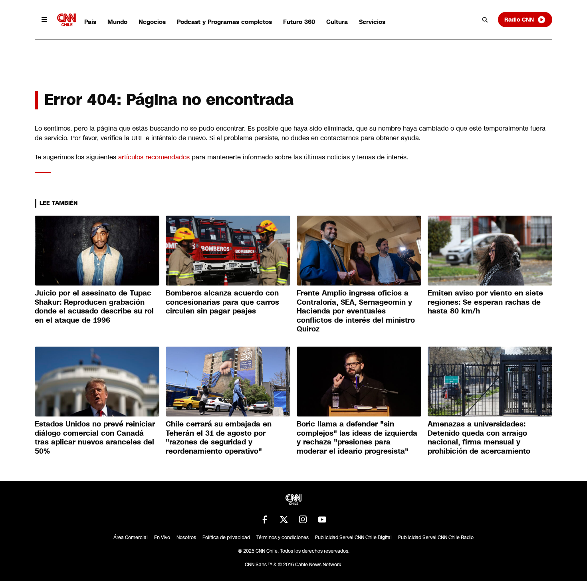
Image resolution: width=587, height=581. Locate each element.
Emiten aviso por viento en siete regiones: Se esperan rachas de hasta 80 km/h (485, 302)
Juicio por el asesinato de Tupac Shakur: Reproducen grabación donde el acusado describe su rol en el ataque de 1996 (94, 306)
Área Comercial (130, 537)
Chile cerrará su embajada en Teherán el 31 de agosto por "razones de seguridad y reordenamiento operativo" (219, 437)
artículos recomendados (154, 157)
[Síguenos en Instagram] (303, 519)
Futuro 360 (299, 22)
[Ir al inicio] (66, 19)
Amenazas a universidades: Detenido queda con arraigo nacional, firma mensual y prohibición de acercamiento (479, 437)
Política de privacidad (226, 537)
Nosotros (186, 537)
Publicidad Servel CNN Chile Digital (353, 537)
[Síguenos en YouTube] (322, 519)
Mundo (117, 22)
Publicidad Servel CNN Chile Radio (436, 537)
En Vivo (162, 537)
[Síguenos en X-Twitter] (284, 519)
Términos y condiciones (282, 537)
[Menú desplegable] (44, 19)
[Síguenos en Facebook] (264, 519)
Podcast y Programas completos (224, 22)
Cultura (337, 22)
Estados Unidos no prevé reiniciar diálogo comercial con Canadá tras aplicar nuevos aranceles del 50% (95, 437)
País (90, 22)
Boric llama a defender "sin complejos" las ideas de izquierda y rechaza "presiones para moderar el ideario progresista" (357, 437)
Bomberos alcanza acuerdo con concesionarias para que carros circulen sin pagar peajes (222, 302)
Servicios (372, 22)
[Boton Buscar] (485, 19)
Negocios (152, 22)
